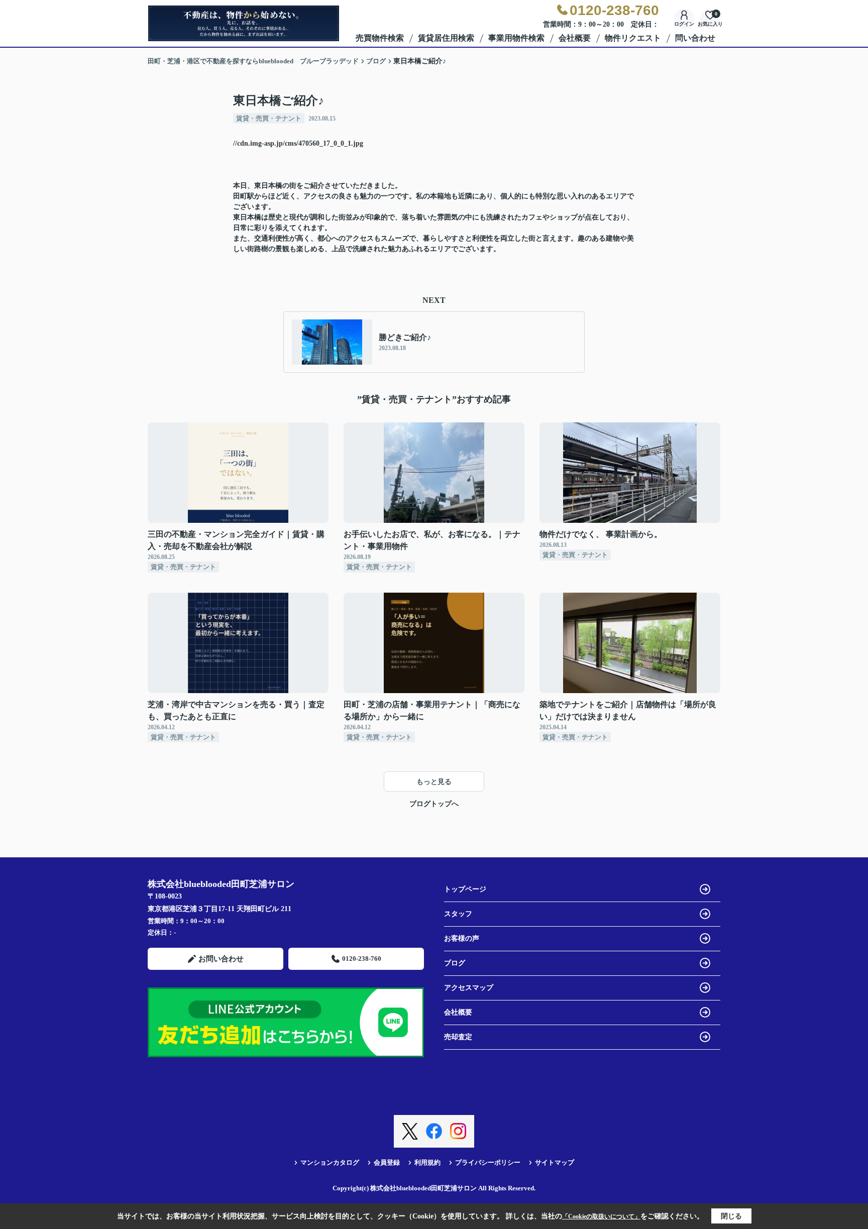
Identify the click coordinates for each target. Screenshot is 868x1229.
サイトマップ (554, 1162)
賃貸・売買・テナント (268, 118)
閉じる (731, 1216)
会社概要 (575, 38)
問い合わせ (695, 38)
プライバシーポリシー (487, 1162)
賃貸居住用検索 (446, 38)
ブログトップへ (434, 804)
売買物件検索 (380, 38)
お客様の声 (461, 938)
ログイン (684, 24)
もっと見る (434, 782)
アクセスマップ (468, 987)
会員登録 (387, 1162)
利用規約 (427, 1162)
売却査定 (458, 1037)
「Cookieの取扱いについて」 (601, 1216)
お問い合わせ (221, 959)
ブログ (454, 963)
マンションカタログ (329, 1162)
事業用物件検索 (516, 38)
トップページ (465, 889)
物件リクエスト (633, 38)
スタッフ (458, 914)
